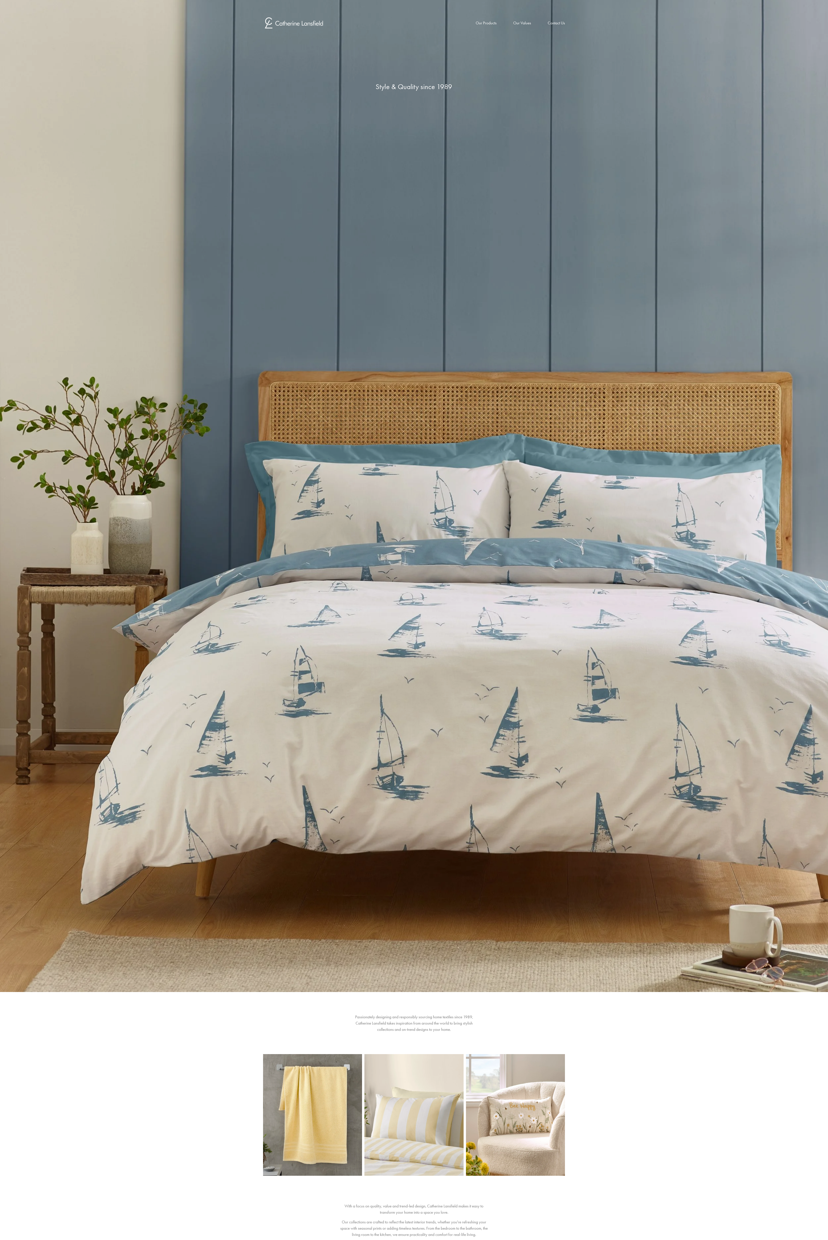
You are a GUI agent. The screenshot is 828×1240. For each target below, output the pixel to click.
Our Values (522, 22)
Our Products (486, 22)
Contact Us (556, 22)
